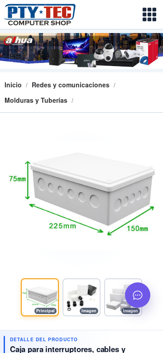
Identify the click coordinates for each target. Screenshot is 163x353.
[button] (40, 297)
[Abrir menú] (149, 14)
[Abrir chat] (137, 295)
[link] (71, 84)
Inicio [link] (13, 84)
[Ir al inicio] (47, 14)
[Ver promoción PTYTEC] (81, 51)
